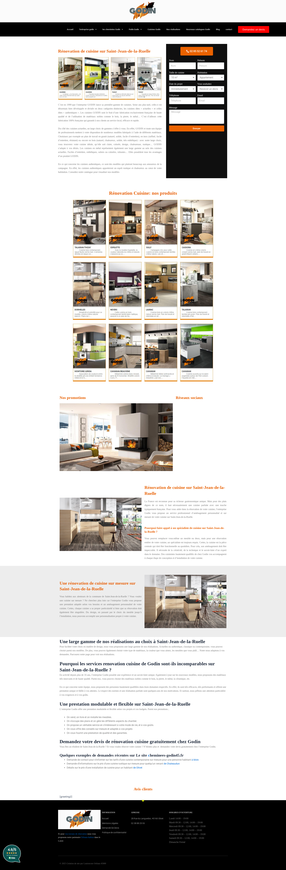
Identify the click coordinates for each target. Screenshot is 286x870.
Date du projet (175, 84)
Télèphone (174, 95)
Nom (171, 60)
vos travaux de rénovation (76, 834)
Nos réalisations (173, 29)
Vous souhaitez (204, 84)
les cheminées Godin (111, 29)
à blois (195, 759)
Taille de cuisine (176, 72)
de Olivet (137, 767)
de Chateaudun (172, 763)
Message (173, 107)
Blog (218, 29)
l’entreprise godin (86, 29)
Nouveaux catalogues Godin (198, 29)
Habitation (202, 72)
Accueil (70, 29)
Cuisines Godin (154, 29)
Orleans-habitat (87, 837)
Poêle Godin (134, 29)
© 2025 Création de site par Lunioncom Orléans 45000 (83, 863)
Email (200, 95)
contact (229, 29)
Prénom (201, 60)
